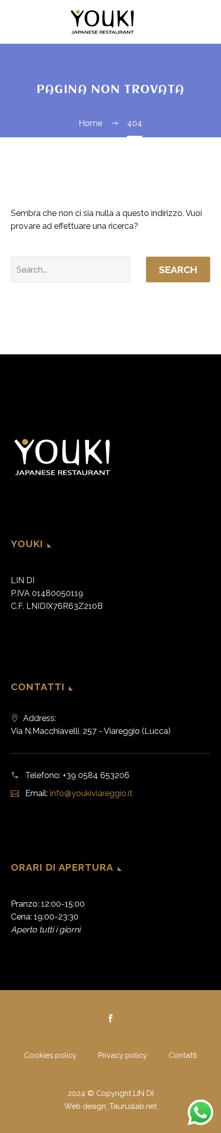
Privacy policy (122, 1055)
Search (178, 269)
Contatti (183, 1055)
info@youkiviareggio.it (91, 793)
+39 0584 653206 (96, 775)
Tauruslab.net (133, 1106)
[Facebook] (110, 1018)
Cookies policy (50, 1055)
